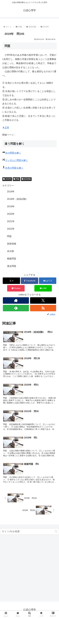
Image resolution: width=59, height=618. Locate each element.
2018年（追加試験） (17, 199)
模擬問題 (11, 258)
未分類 (10, 251)
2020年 (10, 214)
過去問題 (27, 179)
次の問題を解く (13, 153)
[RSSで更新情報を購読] (43, 308)
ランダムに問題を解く (16, 160)
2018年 (10, 191)
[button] (56, 531)
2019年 (8, 179)
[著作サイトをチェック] (16, 300)
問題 (17, 179)
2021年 (10, 221)
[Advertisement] (29, 568)
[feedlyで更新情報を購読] (16, 308)
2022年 (10, 229)
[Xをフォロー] (43, 300)
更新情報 (11, 243)
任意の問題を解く (14, 168)
